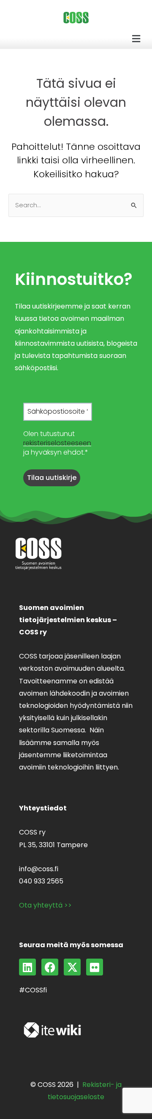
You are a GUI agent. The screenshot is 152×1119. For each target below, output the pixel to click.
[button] (136, 39)
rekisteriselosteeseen (57, 443)
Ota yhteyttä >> (45, 905)
